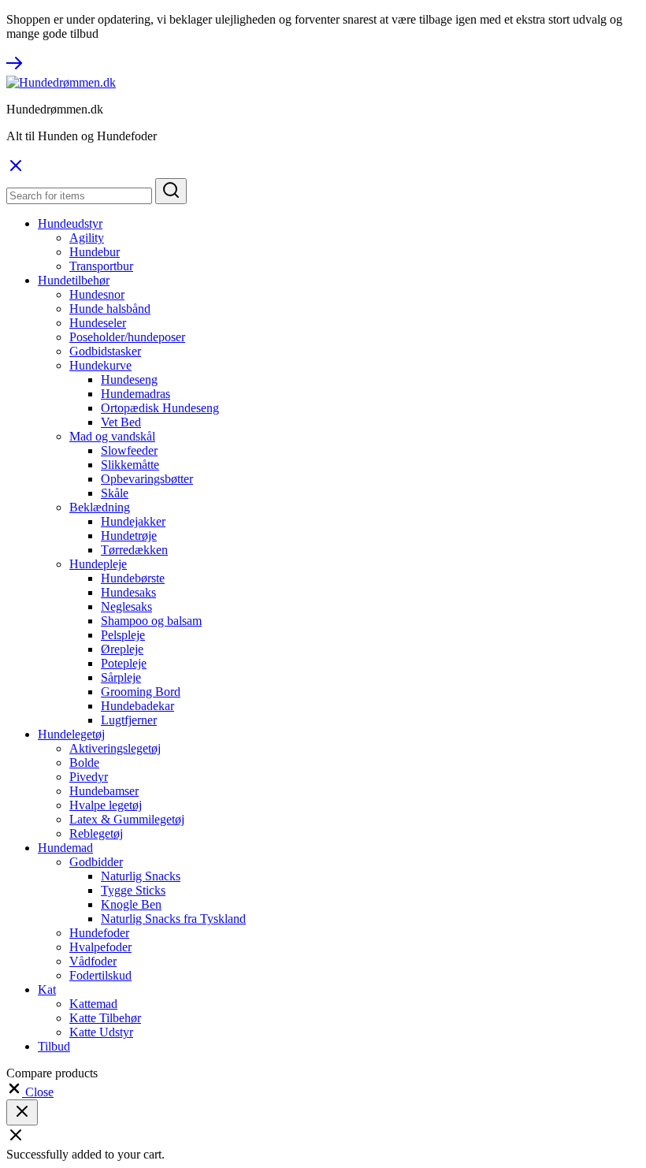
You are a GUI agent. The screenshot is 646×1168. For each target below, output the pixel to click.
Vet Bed (121, 422)
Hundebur (94, 252)
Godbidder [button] (96, 862)
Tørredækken (134, 549)
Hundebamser (104, 791)
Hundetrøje (129, 535)
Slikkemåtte (130, 464)
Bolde (84, 762)
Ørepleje (122, 649)
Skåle (114, 493)
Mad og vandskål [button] (112, 436)
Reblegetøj (96, 833)
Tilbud (54, 1046)
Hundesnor (96, 294)
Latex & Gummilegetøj (126, 819)
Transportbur (101, 266)
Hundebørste (133, 578)
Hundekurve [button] (100, 365)
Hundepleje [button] (98, 564)
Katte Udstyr (101, 1032)
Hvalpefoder (100, 947)
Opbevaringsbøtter (147, 478)
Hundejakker (133, 521)
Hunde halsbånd (109, 308)
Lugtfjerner (129, 720)
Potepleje (124, 663)
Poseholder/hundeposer (127, 337)
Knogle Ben (131, 904)
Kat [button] (47, 989)
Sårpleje (121, 677)
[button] (30, 1092)
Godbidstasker (105, 351)
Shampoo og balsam (151, 620)
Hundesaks (128, 592)
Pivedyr (88, 776)
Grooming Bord (140, 691)
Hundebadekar (137, 705)
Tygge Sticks (133, 890)
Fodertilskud (100, 975)
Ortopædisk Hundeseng (160, 408)
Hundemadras (135, 393)
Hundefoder (99, 932)
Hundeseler (97, 322)
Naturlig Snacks (140, 876)
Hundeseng (129, 379)
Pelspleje (123, 635)
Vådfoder (93, 961)
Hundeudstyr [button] (70, 223)
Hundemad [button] (65, 847)
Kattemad (93, 1003)
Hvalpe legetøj (105, 805)
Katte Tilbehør (105, 1018)
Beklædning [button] (99, 507)
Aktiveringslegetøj (115, 748)
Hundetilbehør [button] (74, 280)
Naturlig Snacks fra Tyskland (173, 918)
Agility (86, 237)
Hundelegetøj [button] (71, 734)
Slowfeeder (129, 450)
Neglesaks (126, 606)
